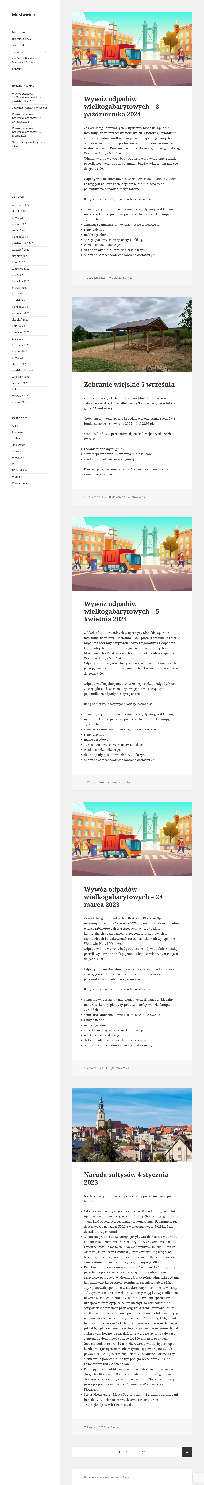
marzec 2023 (19, 224)
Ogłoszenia (18, 445)
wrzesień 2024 (20, 205)
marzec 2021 (19, 351)
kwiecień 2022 (20, 281)
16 (145, 1452)
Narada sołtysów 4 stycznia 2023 (126, 1178)
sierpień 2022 (20, 256)
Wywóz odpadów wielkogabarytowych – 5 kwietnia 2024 (27, 117)
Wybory (17, 476)
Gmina (16, 438)
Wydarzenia (19, 483)
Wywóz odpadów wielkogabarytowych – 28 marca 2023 (27, 131)
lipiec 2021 (18, 326)
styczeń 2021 (19, 364)
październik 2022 (22, 243)
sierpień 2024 (20, 211)
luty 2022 (17, 294)
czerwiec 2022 (20, 268)
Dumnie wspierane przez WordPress (106, 1477)
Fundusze (18, 432)
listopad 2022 (20, 237)
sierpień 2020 (20, 383)
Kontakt (17, 69)
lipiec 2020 (18, 389)
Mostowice (23, 14)
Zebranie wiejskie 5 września (29, 107)
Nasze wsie (18, 45)
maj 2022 (17, 275)
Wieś (15, 464)
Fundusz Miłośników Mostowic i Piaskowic (25, 60)
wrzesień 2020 (20, 377)
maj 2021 (17, 338)
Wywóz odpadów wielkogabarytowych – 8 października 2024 (27, 97)
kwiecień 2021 (20, 345)
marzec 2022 (19, 287)
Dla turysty (19, 32)
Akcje (15, 426)
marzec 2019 (19, 402)
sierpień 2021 (20, 319)
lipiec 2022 (18, 262)
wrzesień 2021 (20, 313)
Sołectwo (17, 52)
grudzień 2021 (20, 300)
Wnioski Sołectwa (22, 470)
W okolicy (18, 457)
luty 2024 (17, 218)
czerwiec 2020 (20, 396)
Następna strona (187, 1452)
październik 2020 (22, 370)
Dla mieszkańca (21, 39)
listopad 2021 (20, 307)
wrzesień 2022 (20, 249)
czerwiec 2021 (20, 332)
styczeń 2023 (19, 230)
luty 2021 (17, 357)
